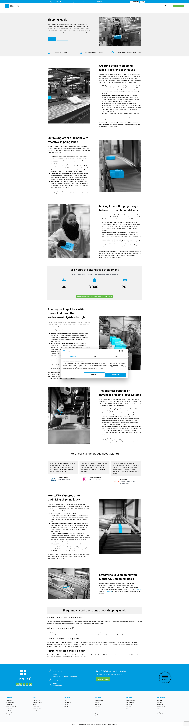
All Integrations (130, 700)
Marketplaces (130, 702)
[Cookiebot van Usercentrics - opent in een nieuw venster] (119, 351)
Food (96, 708)
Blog (158, 712)
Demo (35, 712)
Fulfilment (73, 6)
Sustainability (161, 706)
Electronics (98, 704)
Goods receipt (10, 702)
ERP (127, 708)
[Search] (165, 5)
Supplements (99, 714)
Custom (128, 710)
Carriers (128, 706)
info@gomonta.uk (57, 685)
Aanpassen (93, 374)
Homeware (98, 716)
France (66, 706)
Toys (96, 712)
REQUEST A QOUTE (178, 6)
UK (65, 700)
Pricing (8, 714)
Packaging (9, 708)
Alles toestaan (115, 374)
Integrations (97, 6)
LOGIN (142, 1)
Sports (97, 710)
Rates (89, 6)
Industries (106, 6)
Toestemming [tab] (72, 356)
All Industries (99, 700)
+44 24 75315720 (57, 680)
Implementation (37, 702)
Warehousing (10, 704)
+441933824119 (135, 1)
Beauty (97, 702)
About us (114, 6)
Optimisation (37, 708)
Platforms (129, 704)
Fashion (97, 706)
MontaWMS (82, 6)
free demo (109, 591)
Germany (66, 704)
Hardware (36, 706)
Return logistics (10, 712)
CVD (158, 710)
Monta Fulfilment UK (58, 671)
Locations (160, 704)
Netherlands (67, 702)
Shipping (8, 710)
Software (35, 704)
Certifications (161, 714)
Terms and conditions (95, 724)
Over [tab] (116, 356)
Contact (159, 700)
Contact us (138, 589)
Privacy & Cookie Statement (109, 724)
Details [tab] (94, 356)
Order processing (11, 706)
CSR (158, 708)
